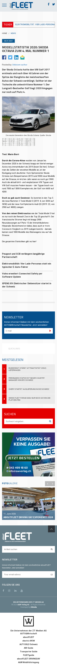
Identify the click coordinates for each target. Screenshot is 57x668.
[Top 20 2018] (23, 142)
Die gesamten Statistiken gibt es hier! (19, 241)
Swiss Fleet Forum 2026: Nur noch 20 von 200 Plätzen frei (29, 399)
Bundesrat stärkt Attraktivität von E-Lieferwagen (28, 369)
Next (52, 483)
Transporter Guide (28, 651)
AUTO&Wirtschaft (28, 633)
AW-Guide (28, 648)
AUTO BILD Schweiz (29, 644)
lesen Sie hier (40, 167)
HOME (4, 33)
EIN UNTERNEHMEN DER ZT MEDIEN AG (28, 602)
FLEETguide (28, 655)
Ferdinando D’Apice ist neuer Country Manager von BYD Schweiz (27, 379)
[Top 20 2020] (6, 142)
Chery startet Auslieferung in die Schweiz (29, 389)
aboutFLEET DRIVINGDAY (28, 659)
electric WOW (28, 641)
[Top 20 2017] (31, 142)
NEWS (13, 33)
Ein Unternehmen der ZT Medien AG (29, 630)
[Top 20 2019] (14, 142)
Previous (47, 483)
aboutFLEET (28, 637)
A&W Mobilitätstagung (28, 662)
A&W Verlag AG (24, 605)
